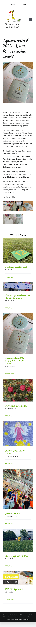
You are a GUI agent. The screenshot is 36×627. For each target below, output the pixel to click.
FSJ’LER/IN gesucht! (14, 589)
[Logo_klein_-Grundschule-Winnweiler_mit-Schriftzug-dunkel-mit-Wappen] (12, 11)
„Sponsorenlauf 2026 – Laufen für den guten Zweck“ (15, 360)
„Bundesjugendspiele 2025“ (17, 555)
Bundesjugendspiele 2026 (16, 266)
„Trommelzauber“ (13, 513)
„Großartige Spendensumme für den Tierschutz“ (17, 296)
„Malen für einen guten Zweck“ (15, 452)
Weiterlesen (9, 277)
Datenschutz (15, 617)
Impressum (23, 617)
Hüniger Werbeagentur (22, 619)
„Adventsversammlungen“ (16, 405)
